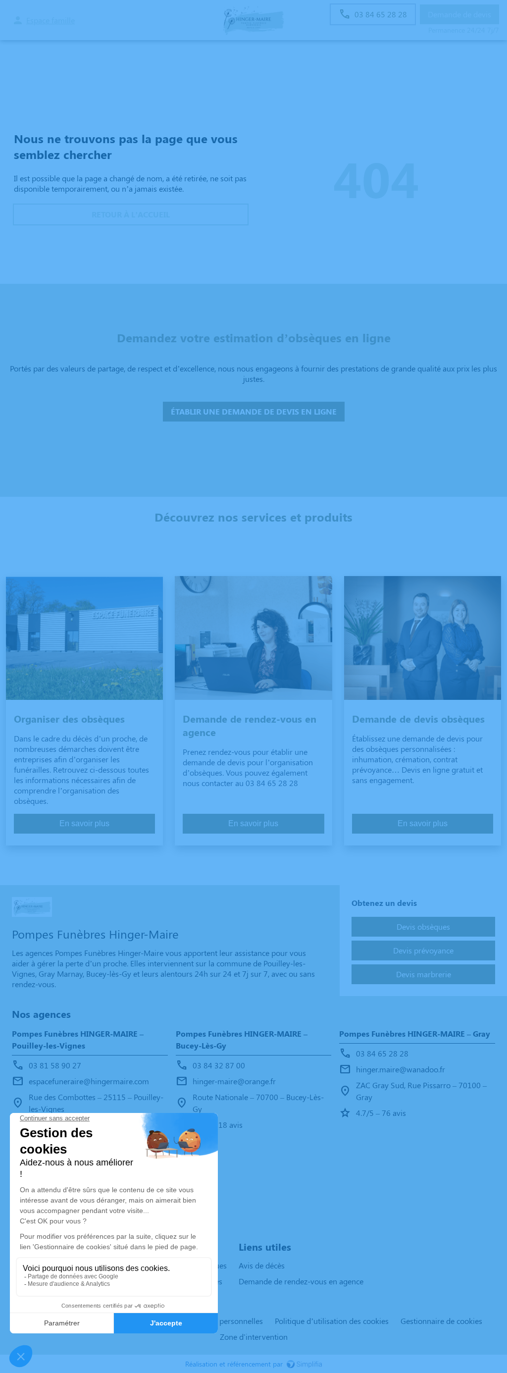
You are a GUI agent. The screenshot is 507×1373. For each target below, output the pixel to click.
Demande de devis (459, 14)
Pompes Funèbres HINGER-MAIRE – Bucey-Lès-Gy (241, 1039)
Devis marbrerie (423, 974)
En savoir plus (84, 823)
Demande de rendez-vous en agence (301, 1281)
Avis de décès (262, 1265)
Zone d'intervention (254, 1336)
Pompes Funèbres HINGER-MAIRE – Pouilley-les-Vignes (78, 1039)
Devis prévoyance (423, 950)
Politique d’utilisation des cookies (332, 1321)
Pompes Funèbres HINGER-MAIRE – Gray (414, 1033)
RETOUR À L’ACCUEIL (131, 214)
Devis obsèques (423, 926)
